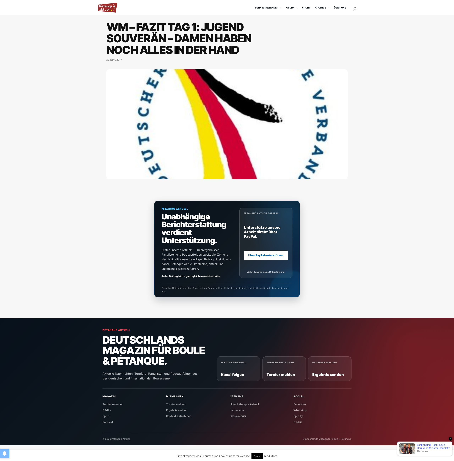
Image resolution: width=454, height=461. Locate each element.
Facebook (300, 404)
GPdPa (107, 410)
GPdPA (290, 7)
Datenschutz (238, 416)
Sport (306, 7)
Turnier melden (176, 404)
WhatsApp (300, 410)
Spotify (298, 416)
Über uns (340, 7)
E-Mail (298, 422)
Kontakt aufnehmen (178, 416)
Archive (320, 7)
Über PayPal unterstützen (266, 255)
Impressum (237, 410)
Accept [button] (257, 456)
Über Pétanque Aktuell (244, 404)
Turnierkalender (266, 7)
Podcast (108, 422)
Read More (270, 456)
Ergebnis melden (176, 410)
